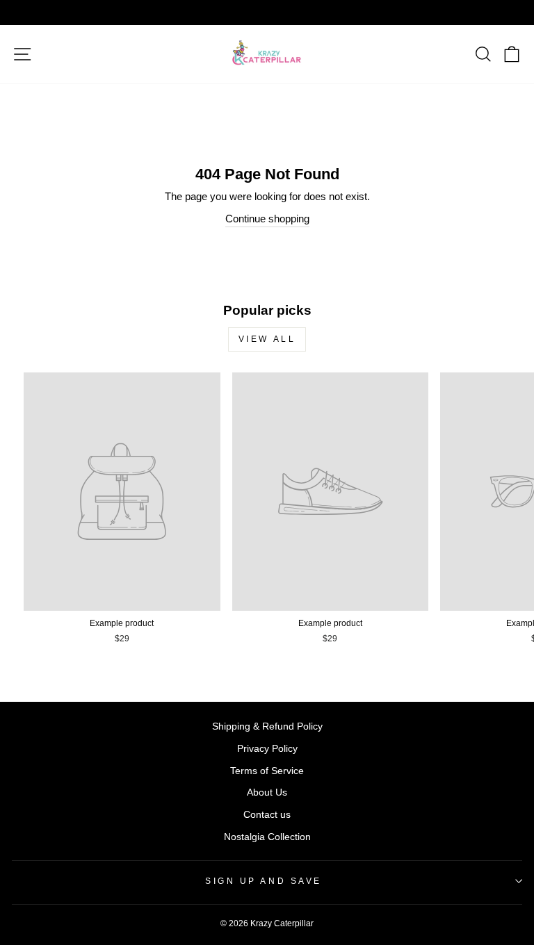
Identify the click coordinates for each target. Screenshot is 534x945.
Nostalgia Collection (267, 837)
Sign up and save (263, 880)
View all (267, 339)
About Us (267, 792)
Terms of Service (267, 771)
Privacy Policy (267, 748)
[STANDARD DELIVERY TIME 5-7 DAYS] (267, 12)
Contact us (267, 815)
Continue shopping (267, 218)
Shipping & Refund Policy (267, 726)
